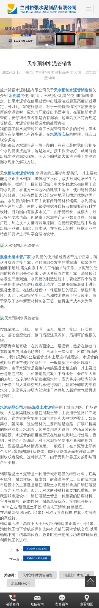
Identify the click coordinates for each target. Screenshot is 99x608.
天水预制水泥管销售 (37, 574)
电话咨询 (12, 604)
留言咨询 (61, 604)
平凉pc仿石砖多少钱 (36, 548)
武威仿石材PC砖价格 (37, 558)
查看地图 (86, 604)
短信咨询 (37, 604)
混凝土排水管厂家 (77, 574)
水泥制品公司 (21, 583)
